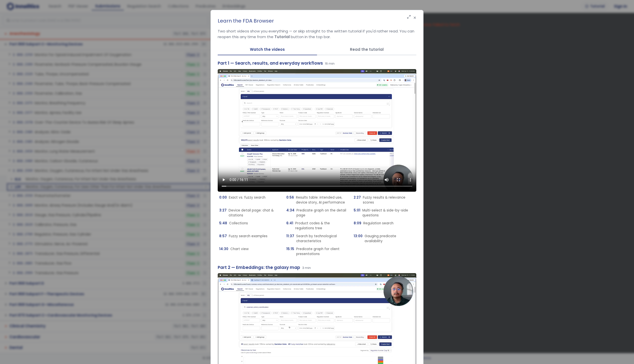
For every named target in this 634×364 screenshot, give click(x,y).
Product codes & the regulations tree (308, 226)
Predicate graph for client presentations (313, 251)
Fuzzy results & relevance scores (379, 200)
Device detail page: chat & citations (246, 213)
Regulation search (374, 223)
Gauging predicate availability (375, 238)
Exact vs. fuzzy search (242, 197)
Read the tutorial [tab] (367, 49)
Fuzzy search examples (243, 236)
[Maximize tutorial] (408, 17)
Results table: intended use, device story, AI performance (315, 200)
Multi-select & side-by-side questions (381, 213)
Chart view (234, 249)
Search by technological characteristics (311, 238)
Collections (233, 223)
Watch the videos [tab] (267, 49)
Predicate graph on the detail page (316, 213)
